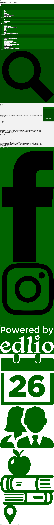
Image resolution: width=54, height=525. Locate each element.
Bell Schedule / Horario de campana (8, 41)
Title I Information (6, 47)
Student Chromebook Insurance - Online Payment (10, 38)
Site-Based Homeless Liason (7, 16)
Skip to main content (3, 0)
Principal (5, 11)
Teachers (5, 28)
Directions (18, 524)
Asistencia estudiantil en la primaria (8, 46)
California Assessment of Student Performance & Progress (11, 44)
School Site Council (6, 14)
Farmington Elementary (7, 21)
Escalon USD (5, 22)
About (4, 10)
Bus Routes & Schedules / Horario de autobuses (10, 42)
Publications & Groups (7, 43)
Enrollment (5, 39)
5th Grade (5, 32)
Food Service (5, 13)
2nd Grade (5, 30)
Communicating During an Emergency (9, 15)
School (1, 104)
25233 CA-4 (2, 317)
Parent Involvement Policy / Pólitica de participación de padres (12, 48)
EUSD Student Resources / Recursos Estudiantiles (10, 27)
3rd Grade (5, 31)
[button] (28, 9)
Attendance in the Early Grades (8, 45)
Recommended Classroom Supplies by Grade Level (11, 33)
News (4, 19)
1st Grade (5, 29)
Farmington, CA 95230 (7, 317)
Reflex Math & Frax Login (7, 26)
